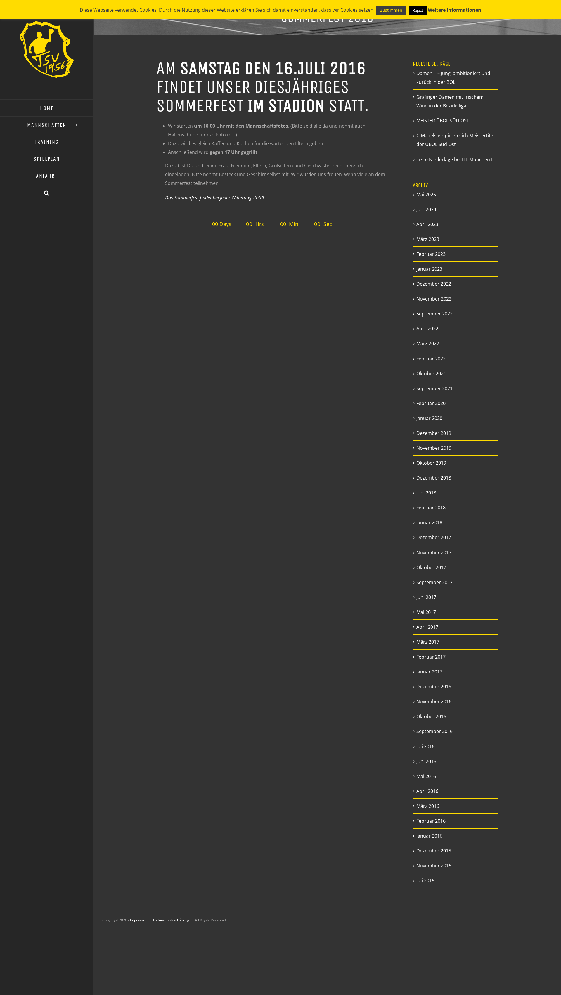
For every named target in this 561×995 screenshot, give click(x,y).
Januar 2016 (429, 836)
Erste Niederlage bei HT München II (455, 159)
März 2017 (427, 642)
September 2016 (434, 731)
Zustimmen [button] (391, 10)
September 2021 (434, 388)
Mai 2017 (426, 612)
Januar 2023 (429, 269)
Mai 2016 (426, 776)
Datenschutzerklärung (171, 920)
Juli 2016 (425, 746)
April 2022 (427, 328)
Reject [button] (418, 10)
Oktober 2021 (431, 373)
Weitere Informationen (454, 10)
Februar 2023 (431, 254)
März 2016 (427, 806)
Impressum (139, 920)
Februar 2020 (431, 403)
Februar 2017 (431, 657)
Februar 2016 (431, 821)
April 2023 (427, 224)
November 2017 (433, 552)
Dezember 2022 (433, 284)
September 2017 (434, 582)
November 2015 (433, 865)
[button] (47, 192)
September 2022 (434, 313)
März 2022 (427, 343)
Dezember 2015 (433, 851)
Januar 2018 (429, 522)
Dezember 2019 (433, 433)
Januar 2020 (429, 418)
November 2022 (433, 299)
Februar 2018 (431, 507)
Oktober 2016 (431, 716)
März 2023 (427, 239)
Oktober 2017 (431, 567)
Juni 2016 (426, 761)
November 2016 (433, 701)
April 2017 (427, 627)
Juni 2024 (426, 209)
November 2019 (433, 448)
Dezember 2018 (433, 478)
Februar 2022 (431, 358)
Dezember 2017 (433, 537)
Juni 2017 (426, 597)
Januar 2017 (429, 671)
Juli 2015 (425, 880)
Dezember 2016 (433, 686)
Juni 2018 (426, 492)
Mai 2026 (426, 194)
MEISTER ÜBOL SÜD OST (442, 120)
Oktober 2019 (431, 463)
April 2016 (427, 791)
